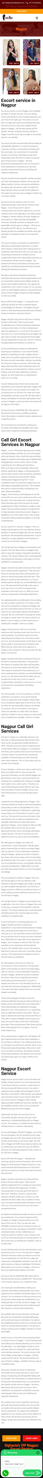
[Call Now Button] (5, 1473)
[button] (37, 18)
